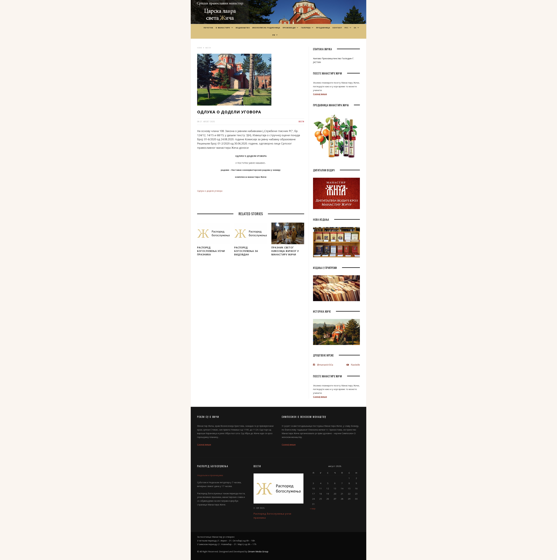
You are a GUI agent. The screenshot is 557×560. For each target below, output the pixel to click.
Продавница (323, 28)
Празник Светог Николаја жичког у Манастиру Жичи (285, 251)
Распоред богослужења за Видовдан (246, 251)
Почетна (208, 28)
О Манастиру (223, 28)
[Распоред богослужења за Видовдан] (250, 233)
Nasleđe (355, 364)
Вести (301, 121)
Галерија (306, 28)
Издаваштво (243, 28)
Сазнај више (320, 93)
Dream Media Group (258, 551)
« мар (312, 508)
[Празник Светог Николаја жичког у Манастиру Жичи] (287, 233)
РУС (347, 28)
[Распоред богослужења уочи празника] (213, 233)
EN (273, 35)
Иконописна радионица (266, 28)
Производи (289, 28)
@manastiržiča (325, 364)
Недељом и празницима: (210, 475)
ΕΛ (355, 28)
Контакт (337, 28)
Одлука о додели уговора (209, 190)
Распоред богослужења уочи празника (211, 251)
